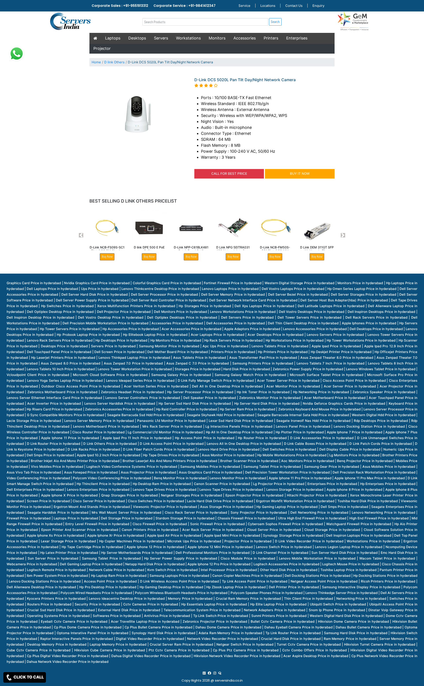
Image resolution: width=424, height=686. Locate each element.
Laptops (112, 38)
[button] (81, 235)
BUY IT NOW (300, 173)
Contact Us (294, 6)
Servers (161, 38)
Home (96, 62)
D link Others (114, 62)
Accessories (244, 38)
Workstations (188, 38)
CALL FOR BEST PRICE (229, 173)
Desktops (137, 38)
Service (244, 6)
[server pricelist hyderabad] (214, 673)
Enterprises (296, 38)
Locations (267, 6)
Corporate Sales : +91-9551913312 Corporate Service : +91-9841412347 (154, 5)
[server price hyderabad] (209, 673)
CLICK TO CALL (28, 677)
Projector (102, 48)
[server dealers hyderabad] (204, 673)
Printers (271, 38)
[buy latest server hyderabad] (219, 673)
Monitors (217, 38)
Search (275, 22)
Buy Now (107, 256)
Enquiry (318, 6)
